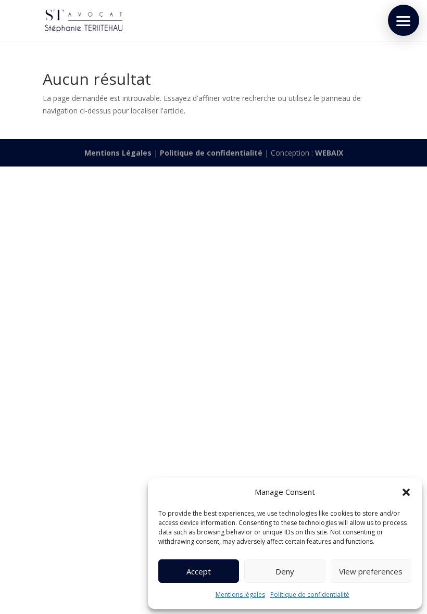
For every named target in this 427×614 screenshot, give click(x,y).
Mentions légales (240, 594)
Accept (198, 571)
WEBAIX (329, 153)
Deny (284, 571)
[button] (406, 492)
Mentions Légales (118, 153)
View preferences (371, 571)
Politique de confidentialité (309, 594)
